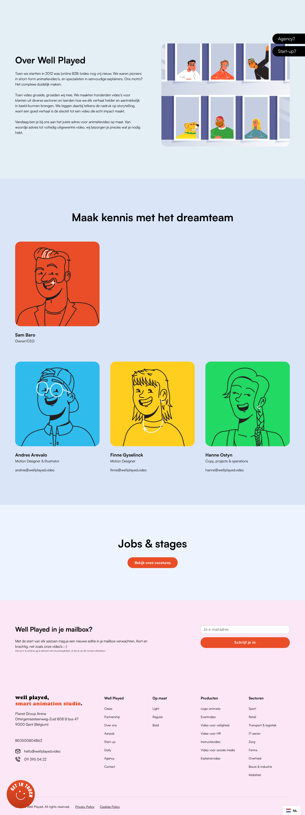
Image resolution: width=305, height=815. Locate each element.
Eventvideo (208, 717)
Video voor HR (211, 733)
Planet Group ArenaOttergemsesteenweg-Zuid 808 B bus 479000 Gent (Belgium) (46, 719)
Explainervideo (210, 758)
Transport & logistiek (262, 725)
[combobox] (292, 810)
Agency (109, 758)
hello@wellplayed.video (42, 751)
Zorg (252, 742)
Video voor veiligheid (215, 725)
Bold (155, 725)
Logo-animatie (210, 708)
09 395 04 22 (35, 759)
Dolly (107, 750)
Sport (252, 708)
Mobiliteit (255, 775)
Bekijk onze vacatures (153, 562)
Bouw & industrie (260, 766)
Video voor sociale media (218, 750)
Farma (253, 750)
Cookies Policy (110, 807)
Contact (109, 766)
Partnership (112, 717)
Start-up (109, 742)
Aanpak (109, 733)
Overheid (255, 758)
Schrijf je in (245, 642)
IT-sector (255, 733)
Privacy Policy (84, 807)
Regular (157, 717)
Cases (108, 708)
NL (295, 811)
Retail (252, 717)
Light (155, 708)
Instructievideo (210, 742)
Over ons (110, 725)
